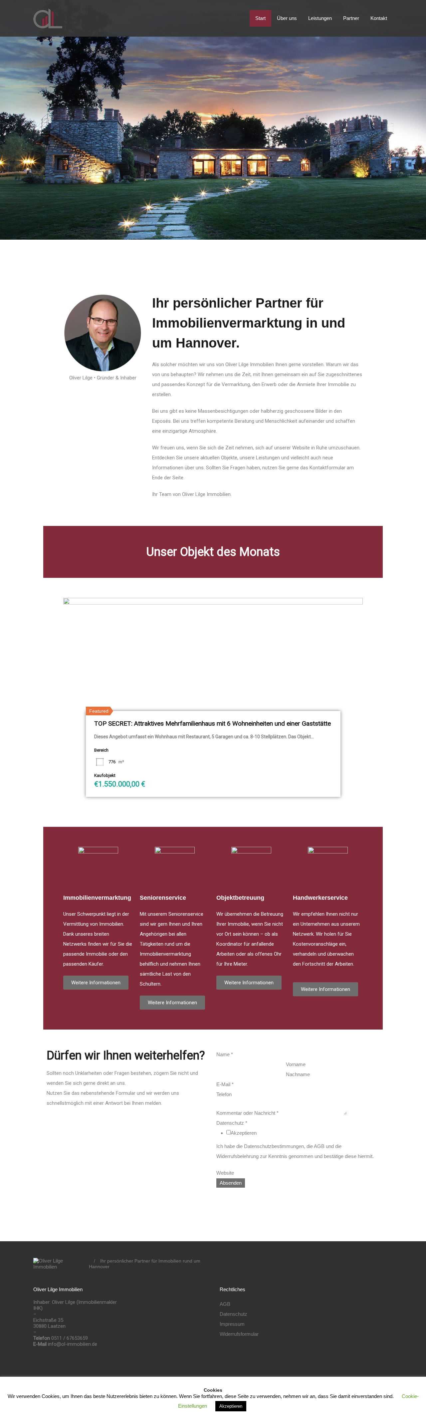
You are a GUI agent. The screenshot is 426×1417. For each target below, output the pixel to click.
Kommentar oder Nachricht (247, 1113)
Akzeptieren (244, 1133)
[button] (95, 983)
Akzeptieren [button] (230, 1406)
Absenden (231, 1183)
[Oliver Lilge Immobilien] (47, 25)
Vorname (296, 1064)
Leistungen (320, 18)
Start (260, 18)
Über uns (287, 18)
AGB (225, 1304)
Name (224, 1054)
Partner (351, 18)
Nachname (298, 1074)
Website (225, 1173)
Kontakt (378, 18)
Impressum (232, 1324)
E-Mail (225, 1084)
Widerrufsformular (239, 1334)
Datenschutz (231, 1123)
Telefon (224, 1094)
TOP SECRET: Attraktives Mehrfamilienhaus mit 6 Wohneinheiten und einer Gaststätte (212, 723)
